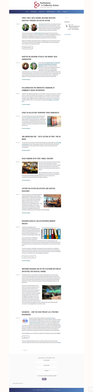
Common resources (50, 11)
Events (59, 11)
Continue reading (26, 79)
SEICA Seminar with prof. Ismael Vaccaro (37, 158)
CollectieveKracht (38, 33)
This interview (41, 24)
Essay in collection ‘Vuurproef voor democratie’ (40, 112)
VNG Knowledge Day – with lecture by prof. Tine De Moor (74, 28)
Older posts (25, 350)
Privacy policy (15, 383)
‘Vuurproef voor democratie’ (32, 117)
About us (65, 11)
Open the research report (28, 256)
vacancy (59, 342)
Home (27, 11)
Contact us (21, 383)
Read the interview (27, 47)
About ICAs (41, 11)
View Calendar (68, 34)
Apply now (25, 337)
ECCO (50, 318)
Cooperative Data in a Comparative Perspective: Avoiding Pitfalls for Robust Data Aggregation (49, 64)
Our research (34, 11)
